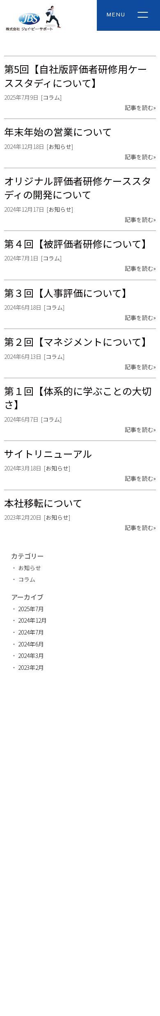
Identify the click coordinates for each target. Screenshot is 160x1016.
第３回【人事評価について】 (68, 292)
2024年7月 (31, 632)
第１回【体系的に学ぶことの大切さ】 (78, 397)
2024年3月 (31, 655)
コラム (51, 97)
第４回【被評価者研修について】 (77, 243)
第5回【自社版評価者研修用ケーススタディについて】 (75, 75)
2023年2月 (31, 667)
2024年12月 (32, 620)
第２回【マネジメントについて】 (77, 341)
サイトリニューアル (48, 453)
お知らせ (59, 146)
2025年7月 (31, 609)
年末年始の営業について (58, 131)
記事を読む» (140, 107)
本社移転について (43, 502)
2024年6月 (31, 644)
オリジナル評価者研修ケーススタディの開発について (77, 187)
